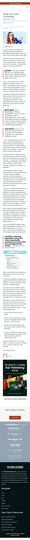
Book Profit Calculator (7, 524)
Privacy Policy (5, 508)
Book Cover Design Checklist (8, 517)
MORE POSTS (15, 417)
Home (4, 26)
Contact (4, 500)
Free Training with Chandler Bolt (9, 522)
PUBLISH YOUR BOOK (15, 3)
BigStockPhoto (11, 350)
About (3, 495)
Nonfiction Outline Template (8, 527)
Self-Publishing (13, 26)
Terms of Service (6, 506)
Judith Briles (10, 356)
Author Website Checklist (8, 530)
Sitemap (4, 503)
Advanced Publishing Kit (7, 519)
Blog (8, 26)
